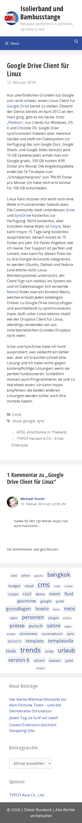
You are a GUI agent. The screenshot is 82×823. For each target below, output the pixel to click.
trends (30, 650)
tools (11, 651)
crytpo (13, 594)
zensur (40, 668)
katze (56, 609)
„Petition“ (15, 122)
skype (68, 626)
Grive (70, 209)
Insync (55, 226)
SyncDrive (22, 215)
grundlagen (18, 609)
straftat (11, 634)
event (54, 593)
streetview (28, 633)
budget (14, 585)
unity (49, 651)
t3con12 (14, 641)
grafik (60, 601)
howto (42, 609)
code (57, 586)
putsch (36, 626)
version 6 (18, 660)
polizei (67, 618)
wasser (55, 660)
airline (25, 575)
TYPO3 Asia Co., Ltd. (27, 795)
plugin (53, 617)
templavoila (60, 641)
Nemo (12, 291)
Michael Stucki (32, 499)
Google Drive (18, 106)
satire (53, 625)
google (29, 420)
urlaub (66, 650)
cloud (16, 420)
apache (38, 575)
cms (44, 584)
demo (40, 594)
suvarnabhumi (52, 634)
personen (33, 617)
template (35, 641)
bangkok (58, 574)
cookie (68, 586)
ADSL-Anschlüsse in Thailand (41, 432)
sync (40, 420)
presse (17, 625)
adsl (14, 575)
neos (69, 608)
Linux (16, 414)
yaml (69, 660)
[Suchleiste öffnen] (76, 41)
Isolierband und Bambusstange (41, 12)
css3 (27, 593)
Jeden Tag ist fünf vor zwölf (33, 717)
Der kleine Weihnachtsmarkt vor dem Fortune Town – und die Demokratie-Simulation (38, 705)
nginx (14, 618)
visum (39, 660)
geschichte (26, 601)
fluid (68, 593)
